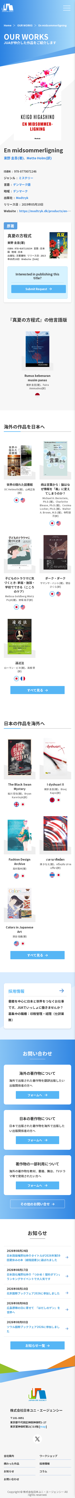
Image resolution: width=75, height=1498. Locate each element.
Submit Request (36, 289)
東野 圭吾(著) (14, 158)
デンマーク (20, 191)
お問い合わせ (11, 1479)
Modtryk (22, 197)
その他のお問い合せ (35, 1203)
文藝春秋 (21, 255)
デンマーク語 (22, 184)
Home (7, 25)
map (43, 1426)
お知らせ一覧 (35, 1345)
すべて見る (35, 690)
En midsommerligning (52, 25)
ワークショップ (48, 1456)
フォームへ (35, 1095)
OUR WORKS (25, 25)
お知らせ (9, 1471)
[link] (36, 259)
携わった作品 (11, 1463)
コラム (43, 1471)
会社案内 (9, 1456)
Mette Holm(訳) (39, 158)
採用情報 (45, 1463)
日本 (20, 252)
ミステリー (26, 178)
